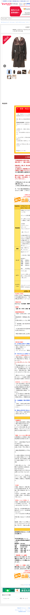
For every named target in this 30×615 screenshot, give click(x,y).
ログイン (21, 4)
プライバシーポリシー (19, 610)
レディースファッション (20, 22)
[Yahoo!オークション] (10, 3)
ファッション (12, 22)
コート (27, 22)
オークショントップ (5, 22)
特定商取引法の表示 (22, 611)
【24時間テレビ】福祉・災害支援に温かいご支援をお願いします (15, 1)
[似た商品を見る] (4, 66)
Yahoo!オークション (21, 608)
